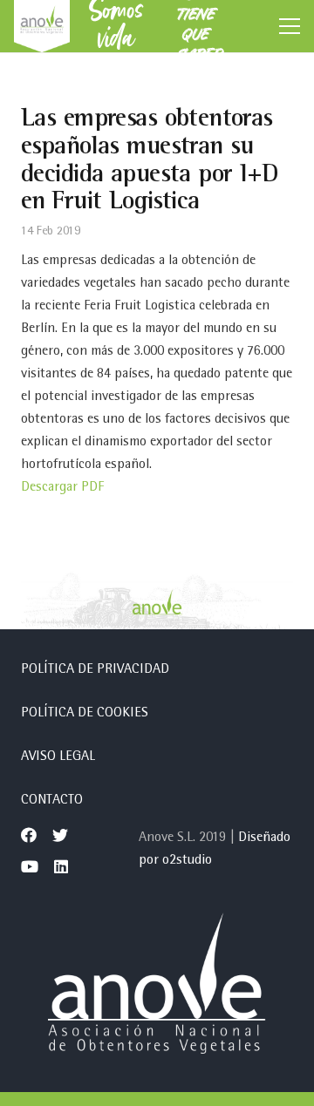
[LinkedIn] (61, 866)
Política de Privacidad (95, 670)
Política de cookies (84, 714)
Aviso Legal (58, 757)
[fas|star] (157, 987)
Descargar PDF (62, 488)
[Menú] (289, 26)
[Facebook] (29, 835)
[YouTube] (29, 866)
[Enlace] (42, 26)
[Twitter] (60, 835)
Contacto (52, 801)
